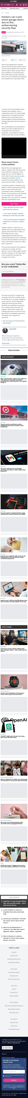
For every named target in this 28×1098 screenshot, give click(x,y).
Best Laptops (14, 969)
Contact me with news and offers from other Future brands (14, 1076)
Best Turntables (14, 1002)
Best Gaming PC (14, 975)
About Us (4, 1054)
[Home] (14, 1)
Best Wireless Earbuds (14, 1009)
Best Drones (14, 1025)
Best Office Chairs (14, 1012)
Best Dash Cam (14, 1022)
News (3, 32)
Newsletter (23, 60)
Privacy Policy (19, 1086)
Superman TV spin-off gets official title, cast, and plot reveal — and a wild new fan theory (14, 903)
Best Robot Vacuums (14, 1029)
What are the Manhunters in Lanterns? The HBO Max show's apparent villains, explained (14, 929)
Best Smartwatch (14, 995)
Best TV (14, 989)
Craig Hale (10, 32)
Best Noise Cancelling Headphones (14, 1005)
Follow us (15, 60)
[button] (2, 4)
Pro (2, 12)
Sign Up (14, 1080)
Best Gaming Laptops (14, 972)
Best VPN (14, 952)
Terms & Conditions (13, 1087)
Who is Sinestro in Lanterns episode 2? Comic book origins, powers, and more (13, 938)
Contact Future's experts (8, 1057)
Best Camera (14, 1019)
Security (7, 12)
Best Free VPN (14, 955)
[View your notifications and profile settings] (16, 4)
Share (5, 60)
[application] (14, 146)
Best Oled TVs (14, 992)
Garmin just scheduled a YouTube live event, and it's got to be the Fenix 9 (14, 921)
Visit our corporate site (14, 1042)
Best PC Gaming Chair (14, 979)
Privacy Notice (22, 281)
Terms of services (20, 279)
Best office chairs (14, 8)
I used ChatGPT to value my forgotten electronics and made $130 (13, 912)
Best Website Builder (14, 962)
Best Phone (14, 985)
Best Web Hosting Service (14, 959)
